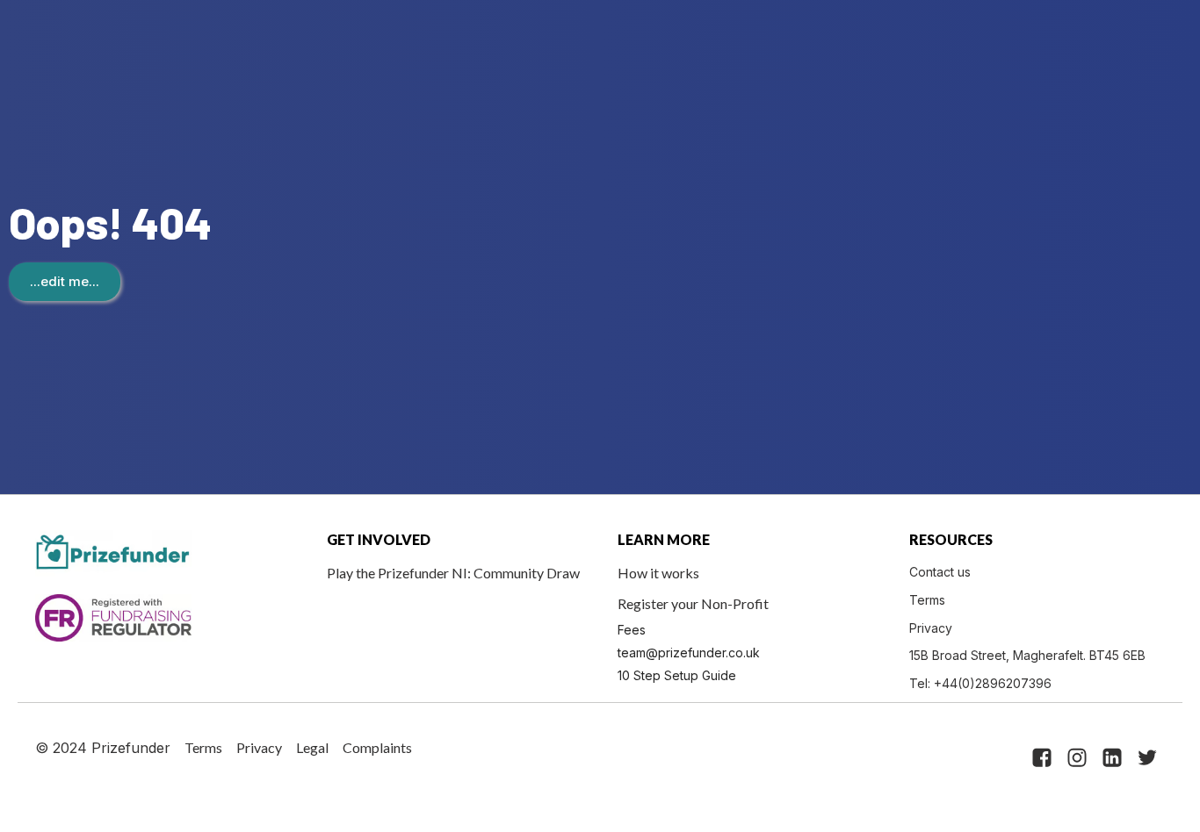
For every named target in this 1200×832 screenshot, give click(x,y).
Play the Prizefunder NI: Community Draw (453, 572)
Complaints (377, 747)
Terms (927, 599)
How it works (658, 572)
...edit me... (64, 281)
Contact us (940, 571)
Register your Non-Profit (693, 603)
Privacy (930, 627)
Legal (312, 747)
